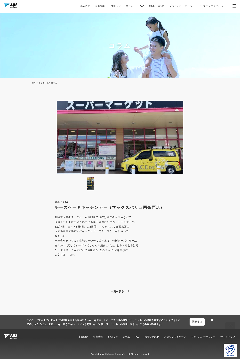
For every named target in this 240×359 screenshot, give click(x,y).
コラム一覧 (44, 83)
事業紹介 (85, 6)
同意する (197, 321)
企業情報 (100, 6)
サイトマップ (227, 336)
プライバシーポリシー (182, 6)
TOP (34, 83)
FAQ (141, 5)
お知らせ (115, 6)
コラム (130, 6)
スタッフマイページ (212, 6)
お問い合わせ (156, 6)
